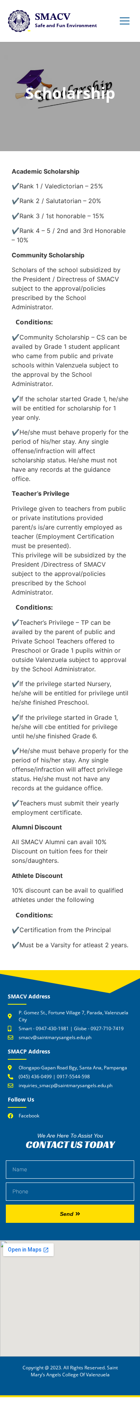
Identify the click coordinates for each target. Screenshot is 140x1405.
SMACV (52, 17)
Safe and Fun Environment (66, 25)
